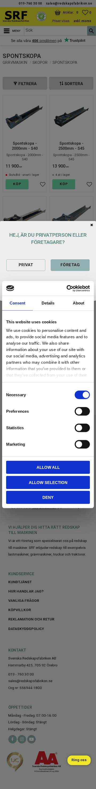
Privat (26, 265)
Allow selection (48, 482)
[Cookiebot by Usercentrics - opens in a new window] (68, 288)
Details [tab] (48, 303)
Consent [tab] (17, 303)
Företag (70, 265)
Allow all (48, 467)
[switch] (82, 411)
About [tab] (78, 303)
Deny (48, 497)
